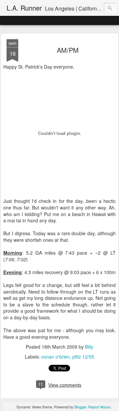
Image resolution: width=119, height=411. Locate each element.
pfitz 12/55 (83, 356)
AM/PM (68, 50)
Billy (89, 346)
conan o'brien (55, 356)
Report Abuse (99, 406)
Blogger (80, 406)
